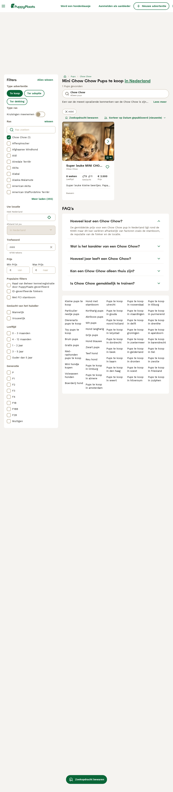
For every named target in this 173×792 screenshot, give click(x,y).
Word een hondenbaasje (76, 6)
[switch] (40, 114)
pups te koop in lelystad (114, 331)
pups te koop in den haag (114, 369)
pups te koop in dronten (135, 360)
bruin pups (71, 339)
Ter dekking (17, 101)
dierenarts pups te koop (73, 322)
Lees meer (160, 101)
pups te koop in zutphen (156, 379)
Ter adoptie (34, 93)
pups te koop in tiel (156, 350)
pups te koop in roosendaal (135, 303)
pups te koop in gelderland (135, 350)
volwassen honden (71, 375)
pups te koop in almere (94, 377)
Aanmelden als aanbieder (114, 6)
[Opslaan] (107, 167)
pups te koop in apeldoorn (156, 331)
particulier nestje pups (72, 312)
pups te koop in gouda (114, 312)
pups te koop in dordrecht (114, 341)
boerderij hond (74, 383)
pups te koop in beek (114, 350)
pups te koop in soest (135, 369)
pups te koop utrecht (114, 303)
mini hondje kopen (72, 366)
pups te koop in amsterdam (94, 386)
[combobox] (26, 217)
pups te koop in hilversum (135, 379)
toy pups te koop (72, 331)
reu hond (91, 359)
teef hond (92, 353)
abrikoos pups (94, 316)
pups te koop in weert (114, 379)
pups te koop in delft (135, 322)
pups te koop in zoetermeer (136, 341)
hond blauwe (94, 341)
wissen (48, 121)
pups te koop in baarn (114, 360)
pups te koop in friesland (156, 369)
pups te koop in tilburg (156, 303)
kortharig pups (94, 310)
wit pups (91, 322)
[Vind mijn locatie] (49, 217)
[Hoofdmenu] (3, 6)
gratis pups (72, 345)
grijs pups (92, 335)
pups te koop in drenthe (156, 322)
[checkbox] (8, 137)
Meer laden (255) (42, 198)
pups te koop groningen (135, 331)
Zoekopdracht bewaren (83, 117)
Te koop (15, 93)
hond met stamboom (92, 303)
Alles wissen (45, 79)
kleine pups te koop (74, 303)
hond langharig (95, 329)
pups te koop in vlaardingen (135, 312)
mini (71, 111)
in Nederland (138, 80)
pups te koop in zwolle (156, 360)
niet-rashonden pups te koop (73, 355)
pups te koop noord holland (114, 322)
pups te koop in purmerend (156, 312)
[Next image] (108, 141)
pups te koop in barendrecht (157, 341)
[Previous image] (68, 141)
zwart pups (93, 347)
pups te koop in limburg (94, 367)
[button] (88, 141)
